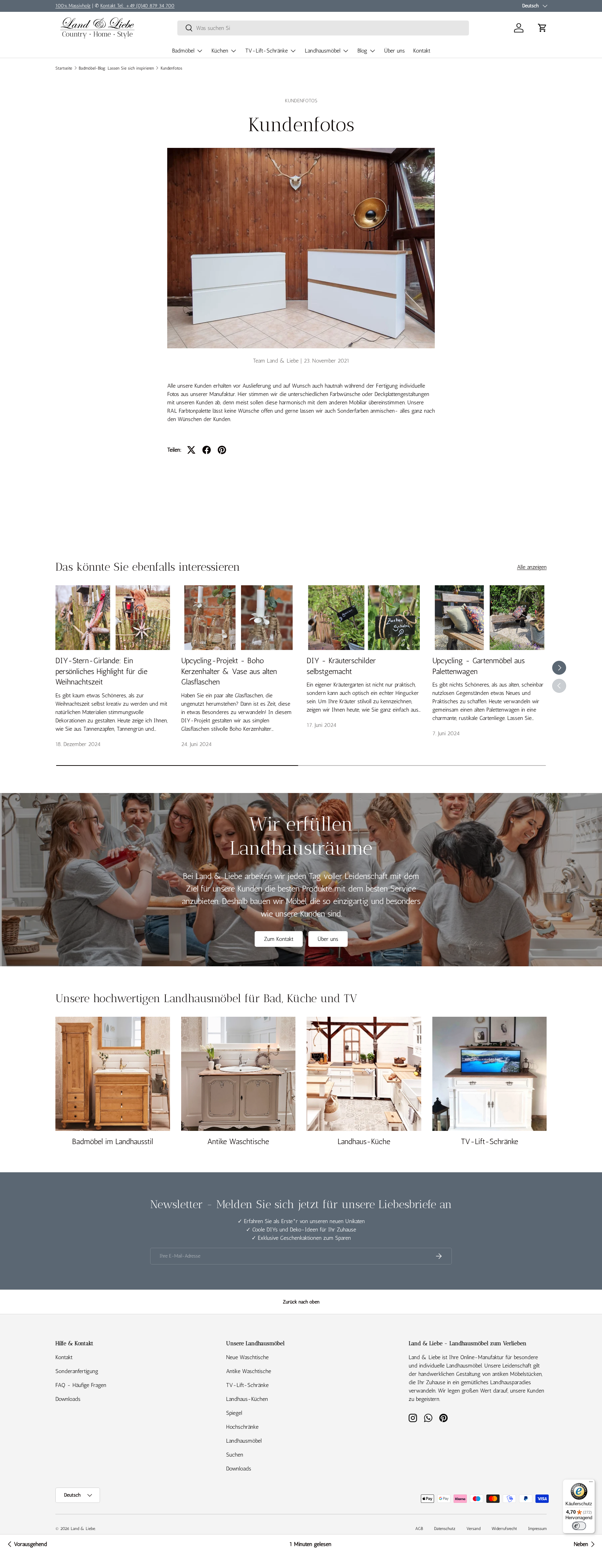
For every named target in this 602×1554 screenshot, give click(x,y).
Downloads (67, 1399)
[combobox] (323, 28)
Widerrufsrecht (504, 1528)
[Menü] (591, 1483)
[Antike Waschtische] (238, 1074)
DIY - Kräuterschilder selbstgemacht (341, 666)
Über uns (394, 50)
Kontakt (421, 50)
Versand (473, 1528)
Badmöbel (183, 50)
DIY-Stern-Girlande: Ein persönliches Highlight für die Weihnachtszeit (101, 671)
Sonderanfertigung (76, 1371)
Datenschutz (444, 1528)
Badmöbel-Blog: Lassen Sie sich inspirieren (116, 68)
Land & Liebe (83, 1528)
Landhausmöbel (322, 50)
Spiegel (234, 1413)
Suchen (234, 1454)
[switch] (579, 1526)
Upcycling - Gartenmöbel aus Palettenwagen (478, 666)
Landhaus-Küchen (247, 1399)
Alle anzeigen (532, 567)
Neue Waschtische (247, 1357)
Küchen (219, 50)
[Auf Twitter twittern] (191, 450)
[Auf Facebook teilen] (206, 450)
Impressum (537, 1528)
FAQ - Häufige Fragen (80, 1385)
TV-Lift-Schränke (266, 50)
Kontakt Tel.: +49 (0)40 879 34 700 (137, 5)
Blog (362, 50)
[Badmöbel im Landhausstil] (112, 1074)
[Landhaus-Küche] (364, 1074)
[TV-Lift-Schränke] (489, 1074)
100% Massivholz (73, 5)
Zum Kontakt (278, 939)
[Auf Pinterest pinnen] (222, 450)
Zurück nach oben (301, 1302)
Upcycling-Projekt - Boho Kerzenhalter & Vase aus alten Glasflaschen (229, 671)
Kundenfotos (171, 68)
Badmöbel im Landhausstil (112, 1141)
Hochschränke (242, 1427)
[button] (542, 27)
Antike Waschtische (238, 1141)
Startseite (63, 68)
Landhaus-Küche (364, 1141)
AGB (419, 1528)
